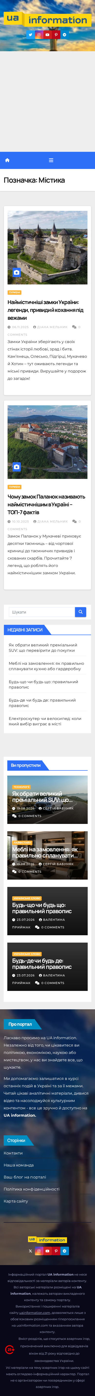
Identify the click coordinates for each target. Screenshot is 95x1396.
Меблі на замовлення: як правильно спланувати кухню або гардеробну (44, 855)
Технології (21, 787)
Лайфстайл (22, 842)
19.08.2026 (26, 808)
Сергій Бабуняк (58, 808)
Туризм (14, 292)
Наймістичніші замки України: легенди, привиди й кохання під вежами (45, 309)
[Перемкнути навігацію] (51, 160)
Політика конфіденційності (31, 1189)
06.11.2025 (21, 327)
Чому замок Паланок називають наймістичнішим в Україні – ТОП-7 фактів (46, 504)
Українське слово (27, 898)
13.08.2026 (26, 864)
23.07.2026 (26, 920)
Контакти (13, 1153)
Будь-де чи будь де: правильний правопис (42, 963)
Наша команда (19, 1165)
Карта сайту (16, 1201)
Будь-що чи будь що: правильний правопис (42, 908)
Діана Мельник (53, 327)
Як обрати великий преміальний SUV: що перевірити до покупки (42, 799)
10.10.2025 (21, 521)
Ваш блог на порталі (25, 1177)
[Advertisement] (47, 101)
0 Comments (30, 816)
